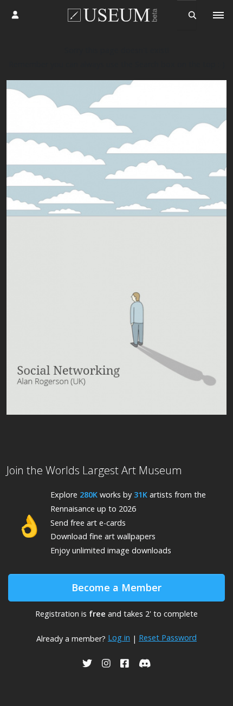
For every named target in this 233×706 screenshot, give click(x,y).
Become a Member (116, 587)
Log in (119, 637)
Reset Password (168, 637)
